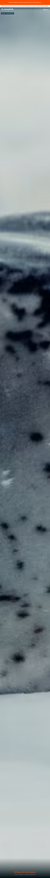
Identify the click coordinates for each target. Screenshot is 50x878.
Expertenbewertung (30, 874)
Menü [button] (46, 9)
